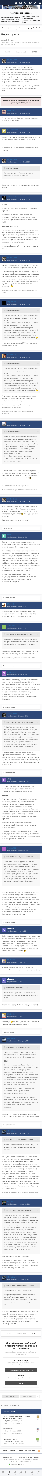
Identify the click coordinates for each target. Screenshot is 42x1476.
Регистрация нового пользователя (21, 1370)
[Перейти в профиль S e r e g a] (4, 673)
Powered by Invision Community (21, 1461)
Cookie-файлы (34, 1457)
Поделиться (11, 1396)
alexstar (10, 928)
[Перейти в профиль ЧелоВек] (37, 1439)
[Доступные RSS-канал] (38, 1451)
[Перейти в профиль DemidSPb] (4, 356)
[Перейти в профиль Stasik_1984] (4, 715)
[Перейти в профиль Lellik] (4, 536)
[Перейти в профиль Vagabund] (38, 1417)
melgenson (8, 1441)
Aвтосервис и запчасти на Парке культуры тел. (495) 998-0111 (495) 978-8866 (10, 20)
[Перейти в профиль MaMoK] (4, 605)
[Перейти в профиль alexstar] (4, 930)
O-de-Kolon (10, 40)
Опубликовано (18, 62)
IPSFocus (14, 1457)
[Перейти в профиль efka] (4, 780)
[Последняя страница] (39, 52)
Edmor (7, 1431)
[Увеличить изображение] (12, 286)
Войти (21, 1383)
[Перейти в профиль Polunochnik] (4, 131)
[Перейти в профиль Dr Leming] (4, 1203)
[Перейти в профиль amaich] (38, 1429)
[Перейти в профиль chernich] (4, 1040)
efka (9, 779)
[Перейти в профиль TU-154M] (4, 627)
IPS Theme (6, 1457)
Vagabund (8, 1421)
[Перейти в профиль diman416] (4, 198)
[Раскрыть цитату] (5, 168)
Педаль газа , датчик (10, 1439)
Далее (34, 52)
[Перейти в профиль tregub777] (4, 849)
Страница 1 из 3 (21, 52)
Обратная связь (24, 1457)
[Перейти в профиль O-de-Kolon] (4, 61)
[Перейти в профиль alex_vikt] (4, 112)
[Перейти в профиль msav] (4, 424)
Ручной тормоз (7, 1429)
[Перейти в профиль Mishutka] (4, 961)
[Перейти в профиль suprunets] (4, 303)
